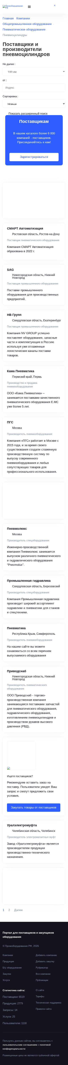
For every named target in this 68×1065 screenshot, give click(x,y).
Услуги (6, 980)
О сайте (40, 990)
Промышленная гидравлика (29, 580)
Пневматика (16, 628)
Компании (23, 18)
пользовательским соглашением (20, 1045)
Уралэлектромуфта (22, 825)
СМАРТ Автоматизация (25, 228)
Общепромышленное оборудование (27, 24)
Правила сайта (43, 1009)
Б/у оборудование (12, 967)
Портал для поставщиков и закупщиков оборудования (28, 934)
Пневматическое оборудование (24, 29)
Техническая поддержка (48, 1002)
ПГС (10, 422)
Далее (18, 910)
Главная (8, 18)
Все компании (43, 974)
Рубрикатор (42, 967)
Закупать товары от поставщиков (33, 807)
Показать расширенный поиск (28, 113)
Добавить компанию (46, 955)
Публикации (42, 980)
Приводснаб (16, 671)
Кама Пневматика (20, 371)
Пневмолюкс (17, 528)
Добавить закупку (45, 961)
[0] (52, 7)
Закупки (7, 974)
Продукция (8, 961)
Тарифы (40, 996)
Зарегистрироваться (34, 157)
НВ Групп (14, 314)
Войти (62, 7)
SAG (10, 269)
